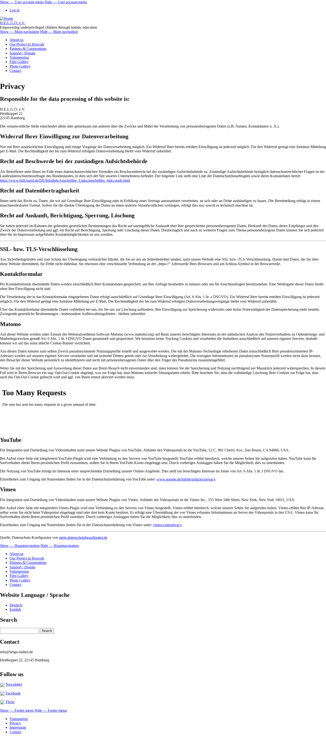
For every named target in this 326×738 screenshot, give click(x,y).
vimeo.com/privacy (167, 525)
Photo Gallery (20, 66)
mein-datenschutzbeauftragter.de (83, 537)
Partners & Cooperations (28, 49)
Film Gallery (19, 62)
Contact (15, 71)
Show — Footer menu (17, 710)
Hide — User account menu (66, 2)
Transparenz (19, 719)
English (15, 609)
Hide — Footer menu (51, 710)
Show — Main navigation (19, 32)
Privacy (15, 723)
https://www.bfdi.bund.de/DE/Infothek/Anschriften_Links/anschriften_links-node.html (65, 180)
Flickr (10, 702)
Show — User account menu (22, 2)
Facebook (13, 693)
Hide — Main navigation (59, 32)
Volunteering (19, 57)
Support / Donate (22, 53)
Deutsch (16, 605)
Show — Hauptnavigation (20, 546)
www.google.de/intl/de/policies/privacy (186, 479)
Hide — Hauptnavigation (60, 546)
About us (16, 40)
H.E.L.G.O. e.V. (12, 23)
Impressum (18, 727)
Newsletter (14, 684)
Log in (15, 10)
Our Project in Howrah (27, 44)
